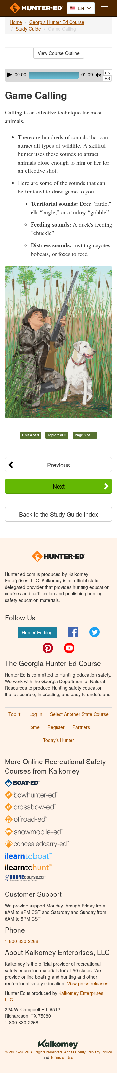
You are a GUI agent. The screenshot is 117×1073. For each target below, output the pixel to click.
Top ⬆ (14, 714)
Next (59, 486)
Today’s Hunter (58, 740)
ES (107, 78)
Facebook (73, 632)
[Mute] (98, 75)
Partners (81, 727)
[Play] (9, 74)
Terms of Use (61, 1057)
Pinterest (48, 648)
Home (16, 22)
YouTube (69, 648)
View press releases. (88, 983)
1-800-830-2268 (21, 941)
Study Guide (28, 28)
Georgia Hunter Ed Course (56, 22)
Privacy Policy (99, 1051)
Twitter (94, 632)
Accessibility (74, 1051)
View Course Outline (59, 53)
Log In (35, 714)
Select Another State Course (79, 714)
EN (107, 73)
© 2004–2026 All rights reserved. (34, 1051)
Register (56, 727)
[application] (58, 75)
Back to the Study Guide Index (58, 514)
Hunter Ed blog (37, 632)
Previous (58, 464)
